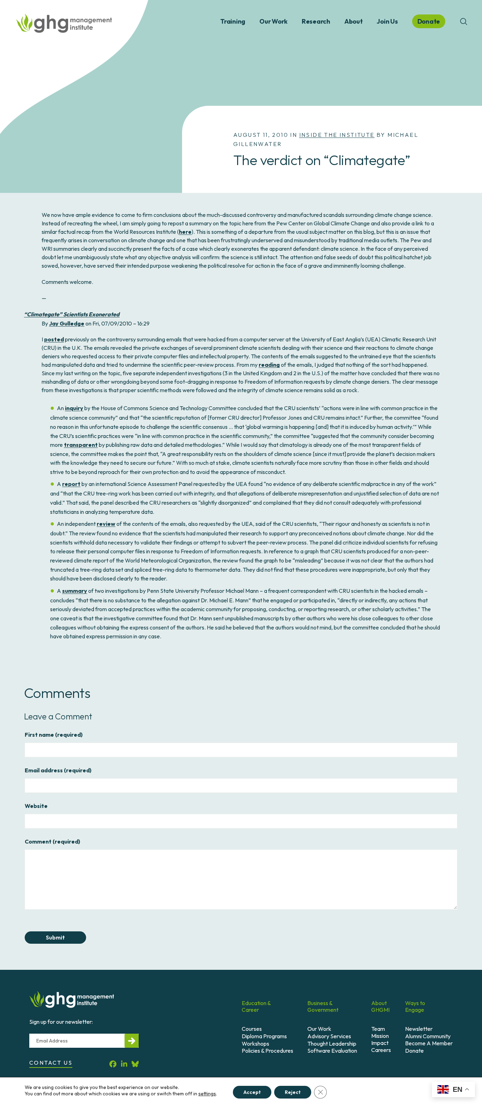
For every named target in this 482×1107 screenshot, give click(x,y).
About (353, 21)
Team (378, 1028)
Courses (252, 1028)
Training (232, 21)
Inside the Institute (337, 134)
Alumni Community (428, 1036)
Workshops (255, 1043)
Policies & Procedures (267, 1050)
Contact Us (50, 1062)
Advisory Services (329, 1036)
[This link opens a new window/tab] (112, 1063)
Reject (293, 1092)
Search (463, 21)
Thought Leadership (331, 1043)
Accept (252, 1092)
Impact (379, 1042)
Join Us (387, 21)
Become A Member (429, 1043)
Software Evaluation (332, 1050)
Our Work (273, 21)
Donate (414, 1050)
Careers (381, 1049)
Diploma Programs (264, 1036)
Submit (55, 937)
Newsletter (419, 1028)
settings (207, 1093)
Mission (380, 1035)
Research (316, 21)
